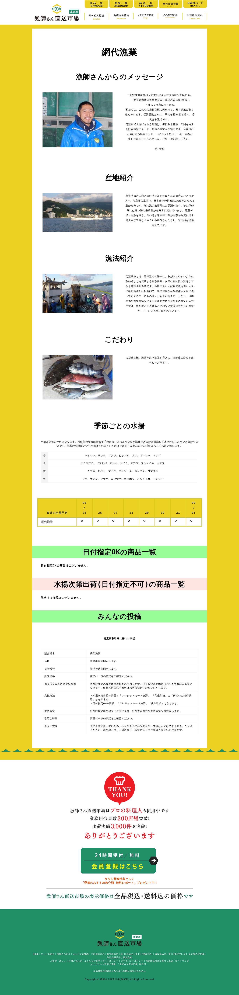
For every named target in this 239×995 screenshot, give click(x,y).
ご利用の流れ (98, 954)
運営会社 (127, 957)
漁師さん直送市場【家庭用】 (56, 12)
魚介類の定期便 (197, 954)
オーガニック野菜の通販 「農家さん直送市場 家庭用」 (119, 964)
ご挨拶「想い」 (58, 961)
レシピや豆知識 (81, 954)
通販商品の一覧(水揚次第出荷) (171, 954)
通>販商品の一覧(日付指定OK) (137, 954)
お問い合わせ (75, 961)
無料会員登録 (114, 957)
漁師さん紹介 (64, 954)
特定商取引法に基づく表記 (159, 961)
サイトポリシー (110, 961)
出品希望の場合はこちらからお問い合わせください (119, 971)
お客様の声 (112, 954)
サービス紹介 (48, 954)
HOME (36, 954)
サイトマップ (182, 961)
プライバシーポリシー (132, 961)
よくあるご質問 (92, 961)
